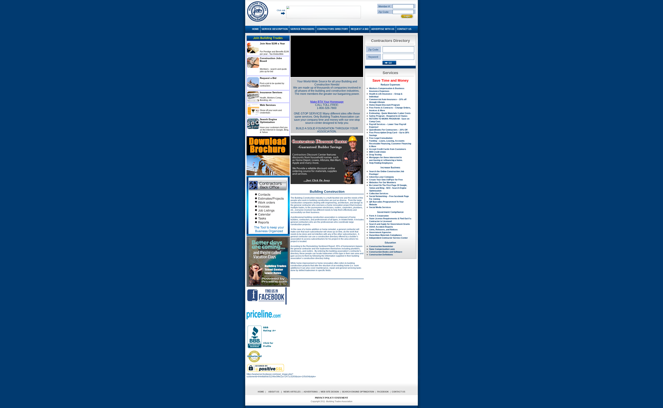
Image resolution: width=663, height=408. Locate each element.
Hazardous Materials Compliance (385, 235)
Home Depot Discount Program (384, 105)
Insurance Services (271, 92)
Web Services (268, 105)
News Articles (292, 392)
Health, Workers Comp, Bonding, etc (271, 99)
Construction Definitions (381, 254)
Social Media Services (380, 207)
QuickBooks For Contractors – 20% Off (388, 130)
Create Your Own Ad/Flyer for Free (386, 180)
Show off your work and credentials (271, 111)
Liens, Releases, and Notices (383, 229)
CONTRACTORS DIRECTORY (332, 29)
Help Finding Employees (381, 163)
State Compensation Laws (382, 249)
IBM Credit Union (377, 152)
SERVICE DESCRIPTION (275, 29)
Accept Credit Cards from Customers (387, 149)
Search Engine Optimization (268, 120)
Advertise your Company (381, 177)
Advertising (311, 392)
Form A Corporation (379, 216)
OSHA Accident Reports (381, 227)
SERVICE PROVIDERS (302, 29)
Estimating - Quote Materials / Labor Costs (390, 113)
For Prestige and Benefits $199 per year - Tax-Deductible (274, 52)
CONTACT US (404, 29)
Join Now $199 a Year (272, 43)
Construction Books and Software (385, 252)
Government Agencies (380, 232)
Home (261, 392)
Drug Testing (375, 154)
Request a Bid (268, 78)
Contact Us (398, 392)
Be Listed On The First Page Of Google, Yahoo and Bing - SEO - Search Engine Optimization (388, 188)
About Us (273, 392)
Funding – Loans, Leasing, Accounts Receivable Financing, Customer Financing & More (390, 144)
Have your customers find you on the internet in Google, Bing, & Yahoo (274, 129)
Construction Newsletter (381, 246)
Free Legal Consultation (380, 138)
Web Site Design (330, 392)
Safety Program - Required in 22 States (388, 116)
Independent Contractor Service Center (388, 238)
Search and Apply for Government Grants (389, 224)
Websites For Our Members (382, 182)
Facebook (383, 392)
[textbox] (398, 57)
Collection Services (378, 193)
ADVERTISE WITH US (382, 29)
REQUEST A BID (359, 29)
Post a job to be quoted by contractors (272, 84)
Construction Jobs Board (271, 59)
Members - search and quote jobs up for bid (273, 70)
